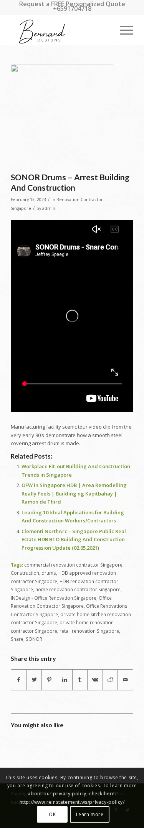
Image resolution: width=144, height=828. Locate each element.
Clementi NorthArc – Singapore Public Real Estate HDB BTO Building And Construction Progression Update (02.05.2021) (74, 539)
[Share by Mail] (125, 680)
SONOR (34, 639)
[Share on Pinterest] (49, 680)
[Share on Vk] (95, 680)
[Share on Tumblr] (80, 680)
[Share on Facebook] (18, 680)
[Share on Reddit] (110, 680)
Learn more (90, 814)
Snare (17, 639)
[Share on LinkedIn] (64, 680)
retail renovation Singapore (89, 631)
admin (48, 208)
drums (48, 573)
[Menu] (122, 30)
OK (52, 814)
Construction (25, 573)
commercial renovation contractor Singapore (73, 565)
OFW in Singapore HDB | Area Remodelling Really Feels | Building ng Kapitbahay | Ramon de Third (74, 493)
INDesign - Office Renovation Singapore (53, 598)
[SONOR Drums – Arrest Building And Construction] (62, 116)
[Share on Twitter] (34, 680)
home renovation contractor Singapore (78, 589)
